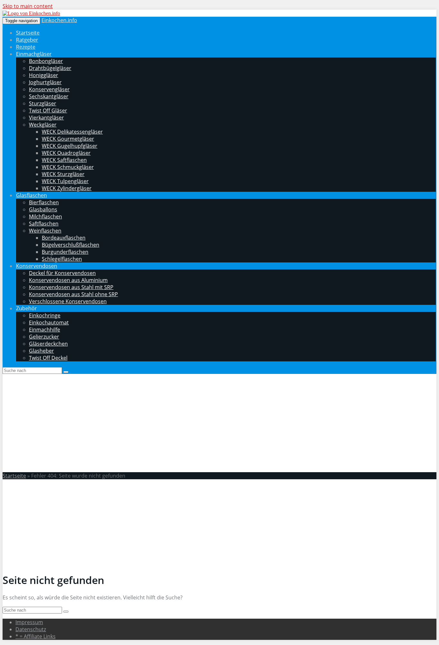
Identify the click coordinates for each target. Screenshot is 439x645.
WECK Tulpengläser (65, 181)
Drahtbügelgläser (50, 68)
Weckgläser (43, 124)
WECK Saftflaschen (64, 159)
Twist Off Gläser (48, 110)
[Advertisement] (219, 422)
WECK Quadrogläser (66, 152)
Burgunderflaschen (65, 251)
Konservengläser (49, 89)
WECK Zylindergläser (67, 188)
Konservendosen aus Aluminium (68, 280)
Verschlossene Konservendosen (68, 301)
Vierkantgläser (46, 117)
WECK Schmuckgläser (68, 167)
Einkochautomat (49, 322)
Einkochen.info (59, 20)
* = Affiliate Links (35, 636)
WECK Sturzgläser (63, 174)
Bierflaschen (44, 202)
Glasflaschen (31, 195)
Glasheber (41, 350)
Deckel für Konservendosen (62, 273)
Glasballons (43, 209)
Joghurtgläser (45, 82)
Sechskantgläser (48, 96)
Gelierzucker (44, 336)
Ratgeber (27, 39)
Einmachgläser (34, 53)
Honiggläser (43, 75)
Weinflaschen (45, 230)
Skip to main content (28, 6)
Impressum (29, 622)
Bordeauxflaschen (63, 237)
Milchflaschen (45, 216)
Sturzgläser (42, 103)
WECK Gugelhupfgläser (69, 145)
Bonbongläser (46, 61)
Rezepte (25, 46)
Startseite (28, 32)
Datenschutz (30, 629)
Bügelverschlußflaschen (70, 244)
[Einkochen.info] (31, 13)
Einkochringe (44, 315)
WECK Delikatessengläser (72, 131)
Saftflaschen (43, 223)
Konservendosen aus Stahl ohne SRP (73, 294)
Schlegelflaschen (62, 258)
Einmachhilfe (44, 329)
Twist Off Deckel (48, 357)
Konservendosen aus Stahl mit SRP (71, 287)
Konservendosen (36, 265)
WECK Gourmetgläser (68, 138)
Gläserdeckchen (48, 343)
